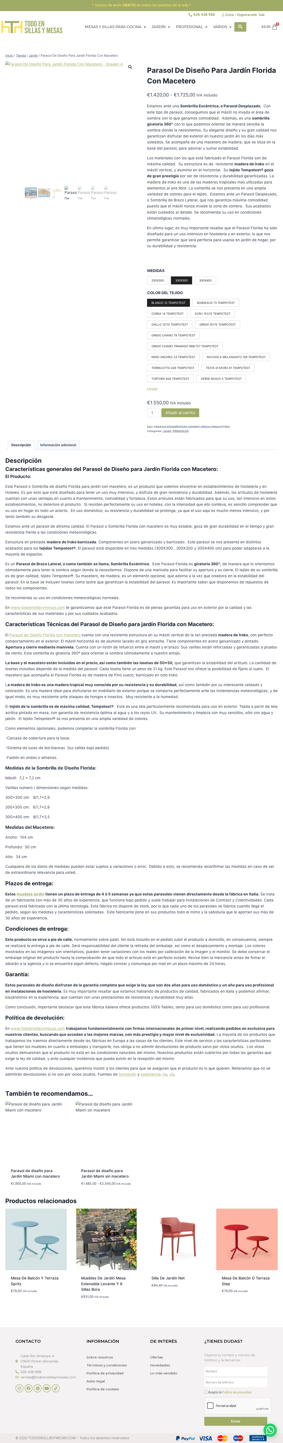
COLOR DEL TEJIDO (165, 293)
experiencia (151, 1074)
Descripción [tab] (21, 445)
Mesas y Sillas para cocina (113, 27)
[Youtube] (47, 1388)
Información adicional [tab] (58, 445)
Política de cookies (102, 1389)
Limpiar (152, 388)
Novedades (160, 1365)
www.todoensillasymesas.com (38, 607)
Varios (220, 27)
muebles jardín (30, 894)
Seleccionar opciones (31, 1304)
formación (127, 1074)
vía (164, 1074)
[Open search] (240, 27)
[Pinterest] (38, 1388)
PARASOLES (181, 431)
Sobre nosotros (99, 1357)
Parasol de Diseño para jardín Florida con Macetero (146, 624)
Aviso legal (95, 1381)
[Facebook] (29, 1388)
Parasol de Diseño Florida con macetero (45, 635)
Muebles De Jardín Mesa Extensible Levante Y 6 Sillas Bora (103, 1284)
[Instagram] (19, 1388)
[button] (130, 67)
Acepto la (230, 1392)
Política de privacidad (105, 1373)
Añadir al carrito (180, 412)
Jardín (159, 27)
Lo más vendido (163, 1373)
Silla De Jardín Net (168, 1278)
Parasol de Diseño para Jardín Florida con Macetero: (150, 469)
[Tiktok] (56, 1388)
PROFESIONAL (189, 27)
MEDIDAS (155, 270)
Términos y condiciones (106, 1365)
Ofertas (156, 1357)
